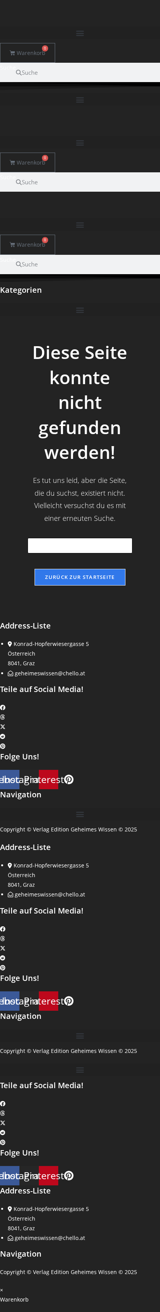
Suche (8, 67)
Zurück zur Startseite (80, 577)
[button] (80, 32)
